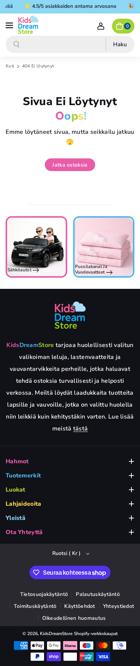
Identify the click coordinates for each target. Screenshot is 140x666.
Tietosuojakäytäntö (44, 594)
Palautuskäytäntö (98, 594)
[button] (10, 24)
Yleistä (15, 518)
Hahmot (17, 461)
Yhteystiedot (118, 606)
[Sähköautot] (36, 247)
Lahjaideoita (23, 504)
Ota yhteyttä (24, 532)
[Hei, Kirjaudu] (101, 26)
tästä (80, 428)
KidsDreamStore (56, 634)
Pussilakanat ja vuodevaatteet (91, 269)
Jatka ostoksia (69, 164)
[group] (36, 247)
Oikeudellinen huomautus (74, 618)
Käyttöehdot (79, 606)
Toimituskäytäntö (35, 606)
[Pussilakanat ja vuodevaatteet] (104, 247)
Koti (10, 66)
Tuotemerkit (23, 475)
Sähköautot (19, 270)
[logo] (70, 315)
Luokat (15, 490)
